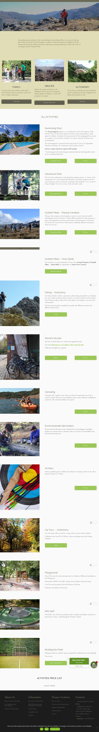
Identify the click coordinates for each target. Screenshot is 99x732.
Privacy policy (55, 729)
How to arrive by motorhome (60, 704)
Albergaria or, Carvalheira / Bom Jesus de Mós (67, 345)
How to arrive (56, 701)
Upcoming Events (56, 193)
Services (54, 714)
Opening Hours (56, 161)
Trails (56, 314)
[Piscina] (20, 139)
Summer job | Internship (11, 709)
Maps (56, 358)
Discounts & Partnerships (35, 701)
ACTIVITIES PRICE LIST (49, 678)
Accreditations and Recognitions (10, 705)
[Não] (97, 728)
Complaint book (33, 712)
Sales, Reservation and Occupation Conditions (35, 705)
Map (55, 545)
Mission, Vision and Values (12, 701)
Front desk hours (56, 663)
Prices (86, 161)
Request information (49, 102)
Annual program (55, 271)
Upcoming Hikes (55, 232)
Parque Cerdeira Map (58, 707)
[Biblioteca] (20, 303)
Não (46, 729)
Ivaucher (30, 715)
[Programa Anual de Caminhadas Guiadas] (20, 248)
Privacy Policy (32, 709)
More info (16, 101)
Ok (42, 729)
